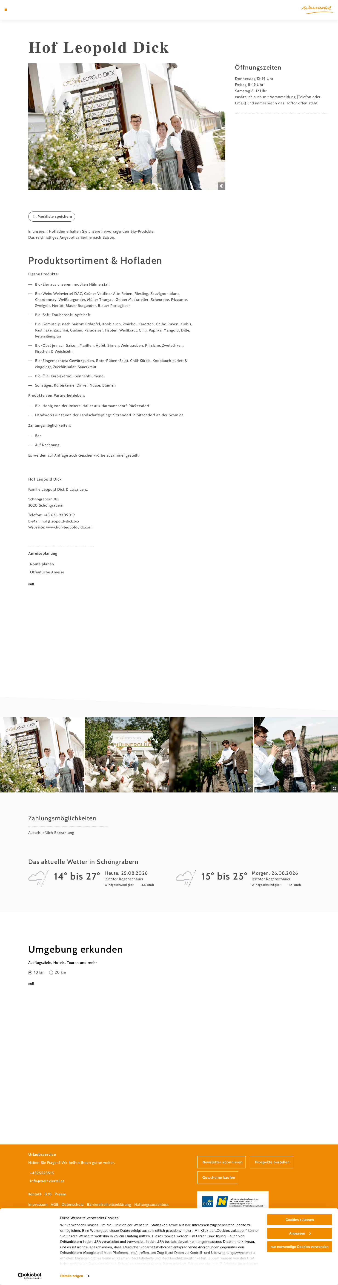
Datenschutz (73, 1204)
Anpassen (297, 1233)
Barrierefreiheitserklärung (109, 1204)
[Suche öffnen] (28, 10)
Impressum (38, 1204)
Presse (60, 1194)
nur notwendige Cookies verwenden (300, 1247)
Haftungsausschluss (151, 1204)
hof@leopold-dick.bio (60, 521)
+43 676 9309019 (59, 515)
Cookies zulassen (300, 1220)
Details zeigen (71, 1276)
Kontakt (35, 1194)
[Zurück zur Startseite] (317, 10)
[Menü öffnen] (6, 10)
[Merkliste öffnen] (22, 10)
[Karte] (17, 10)
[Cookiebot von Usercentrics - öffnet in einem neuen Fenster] (30, 1276)
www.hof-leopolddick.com (69, 527)
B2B (48, 1194)
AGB (55, 1204)
